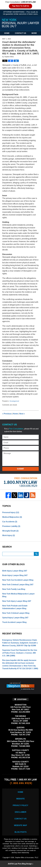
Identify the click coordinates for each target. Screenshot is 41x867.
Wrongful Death (10, 531)
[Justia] (27, 495)
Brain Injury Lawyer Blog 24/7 (15, 575)
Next (22, 414)
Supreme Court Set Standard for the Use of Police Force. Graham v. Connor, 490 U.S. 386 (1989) (19, 653)
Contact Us (20, 33)
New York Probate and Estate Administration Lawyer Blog (14, 607)
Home (6, 33)
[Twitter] (14, 495)
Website (20, 799)
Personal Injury (10, 512)
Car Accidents (9, 522)
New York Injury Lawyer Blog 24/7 (16, 601)
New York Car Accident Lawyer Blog (17, 580)
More (34, 33)
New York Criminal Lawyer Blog (15, 613)
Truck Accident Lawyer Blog (14, 622)
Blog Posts (21, 832)
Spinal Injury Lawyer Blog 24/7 (15, 618)
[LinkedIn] (20, 495)
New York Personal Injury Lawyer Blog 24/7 (20, 23)
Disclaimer (20, 812)
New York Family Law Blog (13, 589)
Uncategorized (14, 401)
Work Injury (8, 535)
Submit (20, 469)
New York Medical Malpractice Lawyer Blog (18, 595)
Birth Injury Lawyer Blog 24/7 (14, 571)
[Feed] (33, 495)
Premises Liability (11, 526)
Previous (7, 414)
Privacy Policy (20, 805)
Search (36, 554)
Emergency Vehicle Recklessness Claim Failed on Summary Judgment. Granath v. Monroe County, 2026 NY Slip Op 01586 (20, 643)
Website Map (20, 825)
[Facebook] (8, 495)
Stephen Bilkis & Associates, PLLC (26, 857)
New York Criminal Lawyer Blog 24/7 (17, 585)
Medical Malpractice (12, 517)
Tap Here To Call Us (20, 6)
